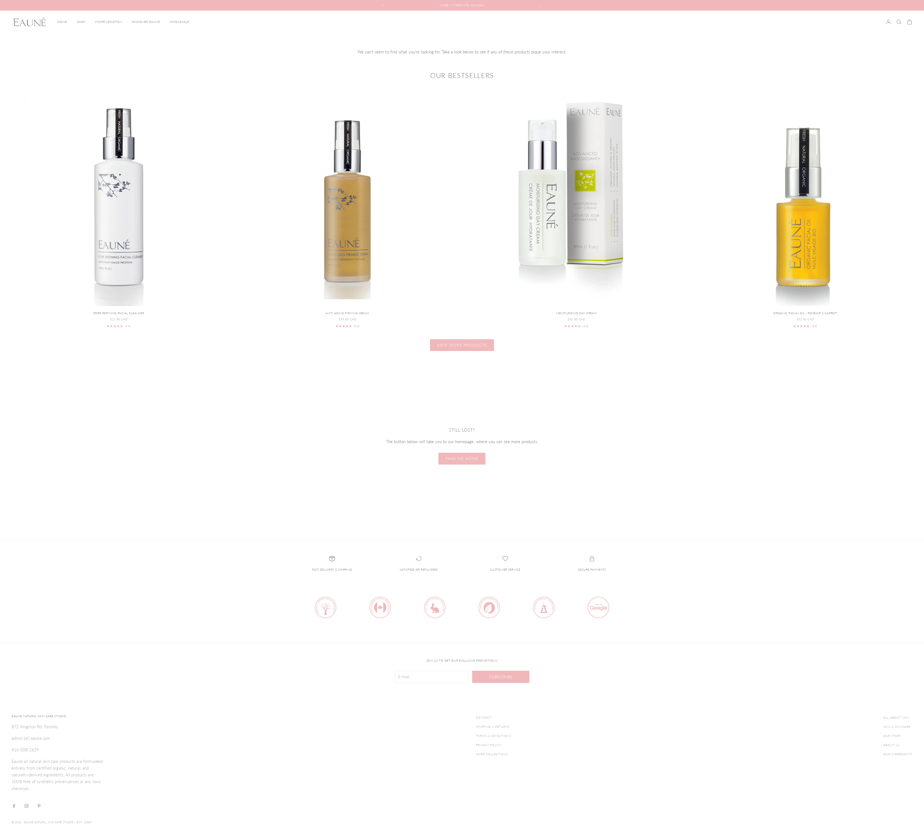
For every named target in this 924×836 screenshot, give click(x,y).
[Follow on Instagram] (26, 806)
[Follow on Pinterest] (39, 806)
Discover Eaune (146, 22)
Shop (81, 22)
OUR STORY (892, 736)
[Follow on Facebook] (14, 806)
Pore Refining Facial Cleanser (118, 313)
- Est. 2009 (83, 822)
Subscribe (501, 676)
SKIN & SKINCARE (897, 726)
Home (62, 22)
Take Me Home (461, 458)
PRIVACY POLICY (488, 745)
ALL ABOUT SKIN (896, 717)
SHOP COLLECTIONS (492, 754)
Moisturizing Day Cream (576, 313)
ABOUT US (891, 745)
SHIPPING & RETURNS (492, 726)
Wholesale (179, 22)
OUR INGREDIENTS (898, 754)
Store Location (108, 22)
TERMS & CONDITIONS (493, 736)
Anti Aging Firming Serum (347, 313)
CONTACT (483, 717)
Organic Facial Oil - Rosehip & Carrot (805, 313)
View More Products (462, 345)
